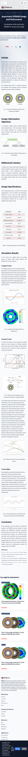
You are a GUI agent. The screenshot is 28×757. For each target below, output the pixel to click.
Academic (3, 716)
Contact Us (3, 698)
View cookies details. (12, 749)
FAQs (2, 705)
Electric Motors (4, 735)
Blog (2, 722)
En (2, 3)
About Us (3, 696)
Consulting (3, 711)
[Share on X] (16, 46)
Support (3, 701)
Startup (2, 713)
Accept (17, 748)
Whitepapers (4, 726)
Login (25, 3)
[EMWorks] (7, 7)
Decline (24, 748)
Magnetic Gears (4, 739)
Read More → (4, 607)
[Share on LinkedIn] (20, 46)
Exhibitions (3, 728)
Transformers (4, 737)
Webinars (3, 724)
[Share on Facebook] (12, 46)
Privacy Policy (4, 703)
